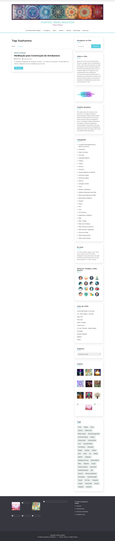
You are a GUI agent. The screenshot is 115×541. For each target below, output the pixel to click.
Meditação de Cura (83, 460)
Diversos (81, 166)
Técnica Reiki (88, 483)
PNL (80, 206)
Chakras (61, 30)
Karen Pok (80, 317)
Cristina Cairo (80, 325)
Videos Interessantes (84, 235)
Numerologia (76, 30)
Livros (80, 186)
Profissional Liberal (83, 470)
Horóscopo (85, 30)
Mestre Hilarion (95, 460)
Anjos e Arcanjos (83, 152)
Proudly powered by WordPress (47, 537)
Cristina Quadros (27, 59)
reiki (92, 470)
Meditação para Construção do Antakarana (37, 55)
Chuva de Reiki (92, 440)
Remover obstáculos (91, 473)
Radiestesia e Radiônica (85, 215)
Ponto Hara (93, 467)
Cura (79, 443)
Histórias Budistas (82, 334)
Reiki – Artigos (83, 221)
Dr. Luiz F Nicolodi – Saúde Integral (86, 328)
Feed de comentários (82, 511)
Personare (80, 319)
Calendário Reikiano (84, 158)
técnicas (97, 483)
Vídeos (79, 339)
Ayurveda (81, 155)
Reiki (54, 30)
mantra (95, 453)
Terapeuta (95, 480)
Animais (80, 430)
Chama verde (81, 440)
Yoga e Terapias (81, 322)
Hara (79, 453)
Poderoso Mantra (82, 467)
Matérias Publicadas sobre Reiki (87, 192)
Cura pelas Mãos (87, 443)
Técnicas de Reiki (83, 232)
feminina (87, 450)
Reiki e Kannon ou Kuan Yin (86, 226)
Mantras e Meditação (20, 52)
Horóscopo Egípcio (84, 178)
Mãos (79, 463)
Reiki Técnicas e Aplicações (86, 229)
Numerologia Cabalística (85, 198)
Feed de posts (80, 508)
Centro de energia (83, 437)
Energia (80, 450)
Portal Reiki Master (57, 22)
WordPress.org (80, 514)
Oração (93, 463)
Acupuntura (82, 149)
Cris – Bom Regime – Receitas (85, 314)
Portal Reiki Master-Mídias (33, 30)
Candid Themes (73, 537)
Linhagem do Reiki (84, 183)
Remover (80, 473)
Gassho (94, 450)
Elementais (90, 447)
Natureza (86, 463)
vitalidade (80, 487)
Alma (92, 427)
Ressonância (81, 477)
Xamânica (88, 487)
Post (80, 209)
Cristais (81, 163)
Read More (18, 68)
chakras (92, 437)
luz (90, 453)
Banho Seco (88, 430)
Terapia (80, 483)
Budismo (79, 337)
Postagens (47, 30)
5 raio (79, 427)
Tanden (80, 480)
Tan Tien (87, 480)
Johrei (85, 453)
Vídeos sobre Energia (84, 238)
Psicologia (80, 331)
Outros (80, 204)
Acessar (78, 506)
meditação (88, 457)
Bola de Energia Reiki (93, 433)
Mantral (80, 457)
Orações (81, 201)
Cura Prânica (81, 447)
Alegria (86, 427)
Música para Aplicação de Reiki (87, 195)
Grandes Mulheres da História (87, 172)
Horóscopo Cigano (84, 175)
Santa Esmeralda (92, 477)
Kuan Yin (81, 181)
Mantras (68, 30)
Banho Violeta (82, 433)
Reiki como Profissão (84, 224)
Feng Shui (81, 169)
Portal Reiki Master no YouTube (86, 311)
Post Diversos (82, 212)
